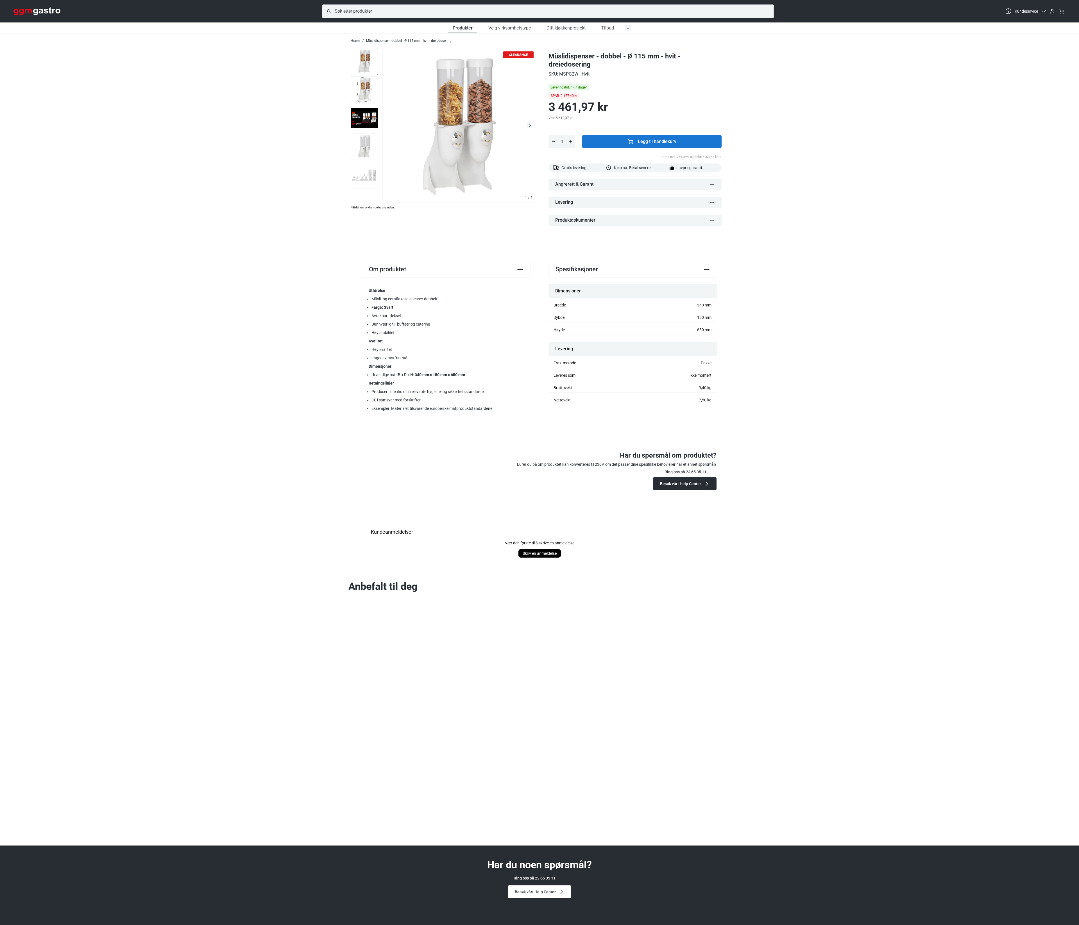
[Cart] (1061, 11)
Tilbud (607, 28)
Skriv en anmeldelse (540, 553)
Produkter (463, 28)
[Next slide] (529, 125)
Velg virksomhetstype (509, 28)
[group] (364, 61)
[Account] (1052, 11)
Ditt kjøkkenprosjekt (566, 28)
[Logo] (36, 11)
